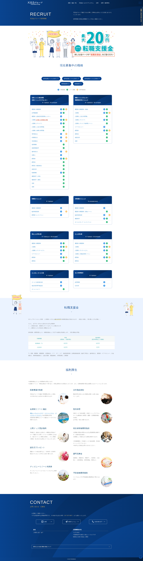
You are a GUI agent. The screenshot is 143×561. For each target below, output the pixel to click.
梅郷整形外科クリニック (81, 100)
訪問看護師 (35, 113)
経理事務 (77, 282)
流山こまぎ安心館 (36, 234)
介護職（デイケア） (37, 123)
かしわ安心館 (78, 234)
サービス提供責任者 (37, 282)
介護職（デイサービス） (38, 250)
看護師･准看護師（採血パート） (83, 211)
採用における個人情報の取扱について (42, 546)
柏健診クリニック (36, 198)
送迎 (33, 183)
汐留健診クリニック (80, 198)
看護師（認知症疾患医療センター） (41, 116)
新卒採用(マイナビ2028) (91, 78)
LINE (45, 521)
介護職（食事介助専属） (38, 130)
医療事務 (34, 172)
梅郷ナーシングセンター (81, 97)
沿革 (97, 3)
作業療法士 (35, 137)
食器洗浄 (34, 169)
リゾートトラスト (49, 413)
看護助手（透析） (36, 179)
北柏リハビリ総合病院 (38, 97)
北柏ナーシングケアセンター (39, 100)
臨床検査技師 (35, 211)
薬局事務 (34, 144)
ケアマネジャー (79, 127)
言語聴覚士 (35, 141)
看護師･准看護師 (36, 109)
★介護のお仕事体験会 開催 (42, 120)
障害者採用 (65, 83)
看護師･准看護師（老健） (82, 109)
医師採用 (77, 83)
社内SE (77, 285)
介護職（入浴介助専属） (38, 127)
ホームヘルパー (36, 289)
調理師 (33, 158)
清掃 (33, 186)
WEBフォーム (72, 521)
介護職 (33, 120)
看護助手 (77, 218)
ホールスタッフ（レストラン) (83, 222)
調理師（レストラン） (38, 215)
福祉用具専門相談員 (37, 285)
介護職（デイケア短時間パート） (84, 123)
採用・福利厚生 (105, 3)
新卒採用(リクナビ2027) (70, 78)
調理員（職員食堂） (37, 165)
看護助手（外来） (36, 176)
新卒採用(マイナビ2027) (50, 78)
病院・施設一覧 (72, 3)
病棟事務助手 (35, 148)
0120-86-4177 (98, 521)
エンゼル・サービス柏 (38, 272)
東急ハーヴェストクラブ (36, 413)
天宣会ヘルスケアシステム (86, 3)
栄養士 (33, 155)
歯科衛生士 (35, 151)
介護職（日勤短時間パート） (83, 254)
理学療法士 (35, 134)
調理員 (33, 162)
